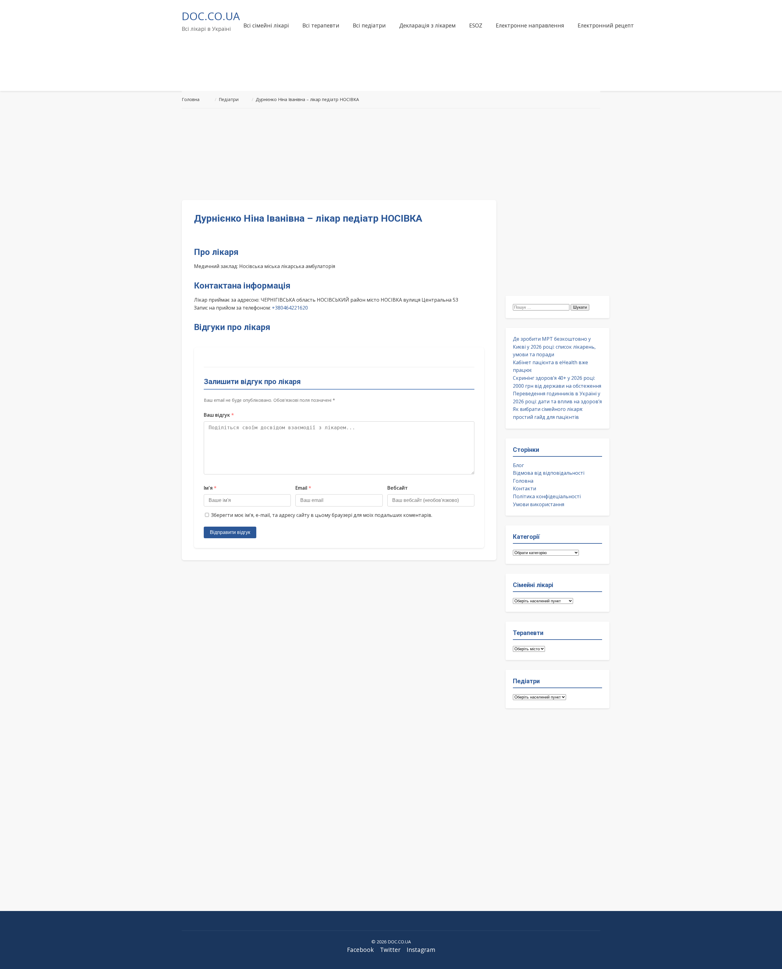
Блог (518, 465)
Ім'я (210, 487)
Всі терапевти (320, 25)
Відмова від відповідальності (548, 473)
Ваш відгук (219, 415)
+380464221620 (290, 307)
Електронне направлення (530, 25)
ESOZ (475, 25)
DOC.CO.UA (211, 16)
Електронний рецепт (606, 25)
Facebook (360, 949)
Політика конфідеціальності (547, 496)
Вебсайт (397, 487)
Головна (523, 480)
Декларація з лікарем (427, 25)
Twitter (390, 949)
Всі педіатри (369, 25)
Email (303, 487)
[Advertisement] (391, 154)
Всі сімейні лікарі (266, 25)
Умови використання (538, 504)
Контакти (524, 488)
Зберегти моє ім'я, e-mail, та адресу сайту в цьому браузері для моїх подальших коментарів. (321, 515)
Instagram (421, 949)
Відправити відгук (230, 532)
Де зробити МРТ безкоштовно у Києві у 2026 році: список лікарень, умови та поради (554, 347)
